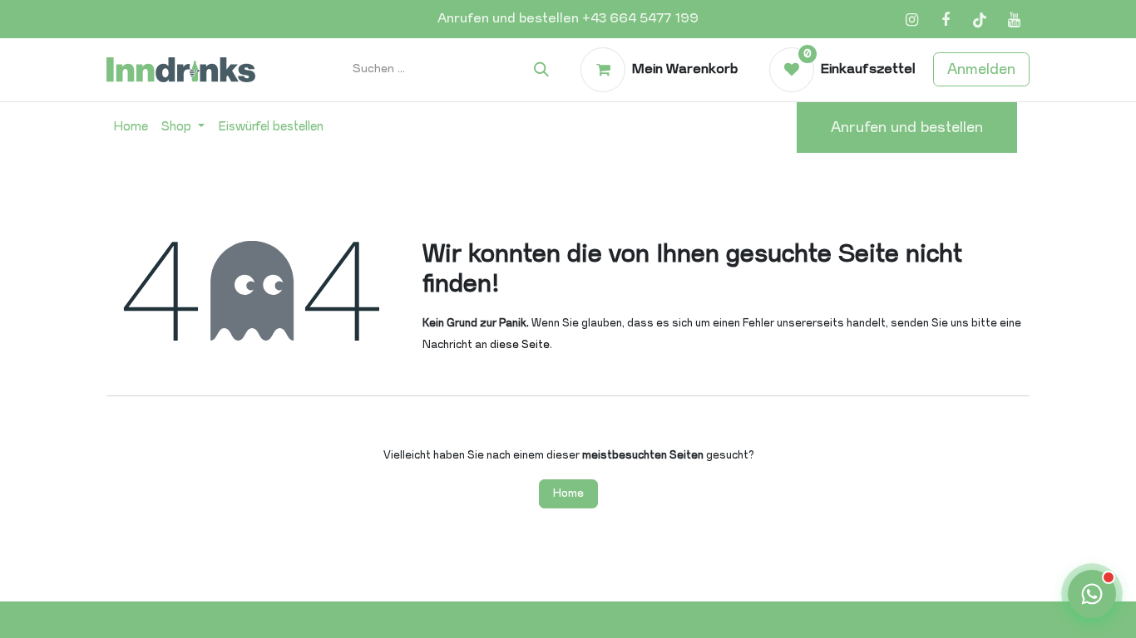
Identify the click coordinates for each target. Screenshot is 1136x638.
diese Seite (520, 344)
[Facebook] (946, 20)
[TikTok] (980, 20)
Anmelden (981, 68)
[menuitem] (130, 127)
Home (568, 493)
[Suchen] (541, 69)
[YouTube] (1014, 20)
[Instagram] (911, 20)
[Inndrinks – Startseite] (180, 69)
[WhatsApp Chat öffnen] (1092, 594)
